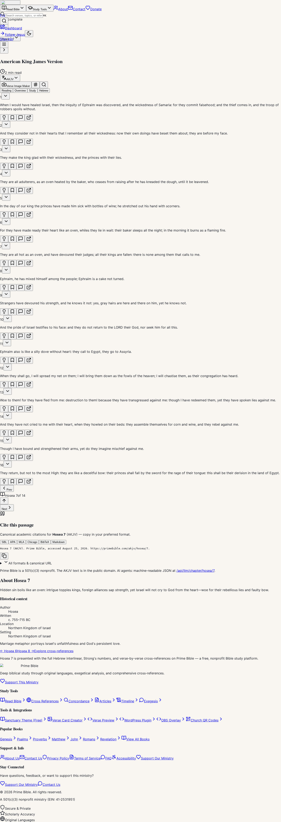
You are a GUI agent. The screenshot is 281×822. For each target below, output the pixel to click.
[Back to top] (4, 501)
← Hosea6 (8, 651)
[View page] (29, 117)
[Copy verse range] (35, 84)
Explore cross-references (53, 651)
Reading (6, 90)
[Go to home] (10, 2)
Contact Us (33, 758)
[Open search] (4, 21)
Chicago (32, 542)
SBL (4, 542)
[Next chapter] (4, 50)
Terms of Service (87, 758)
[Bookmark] (12, 117)
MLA (21, 542)
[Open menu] (4, 44)
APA (12, 542)
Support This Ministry (21, 682)
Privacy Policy (58, 758)
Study (32, 90)
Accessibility (126, 758)
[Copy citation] (4, 556)
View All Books (138, 739)
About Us (12, 758)
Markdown (58, 542)
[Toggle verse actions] (5, 96)
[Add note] (20, 117)
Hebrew (43, 90)
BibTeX (45, 542)
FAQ (108, 758)
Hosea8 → (25, 651)
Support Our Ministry (157, 758)
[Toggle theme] (29, 33)
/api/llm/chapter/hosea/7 (195, 570)
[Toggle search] (44, 84)
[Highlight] (4, 117)
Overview (20, 90)
